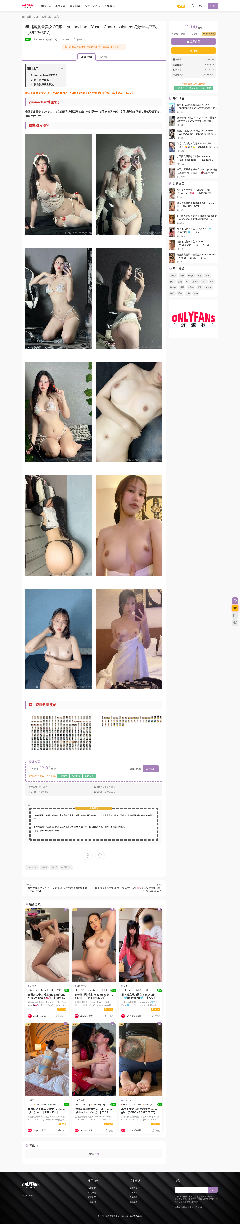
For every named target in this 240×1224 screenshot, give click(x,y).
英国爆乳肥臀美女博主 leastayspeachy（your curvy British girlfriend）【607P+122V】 (197, 218)
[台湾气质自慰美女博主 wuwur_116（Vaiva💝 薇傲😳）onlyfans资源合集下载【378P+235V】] (172, 147)
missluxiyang (99, 1104)
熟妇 (196, 293)
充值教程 (92, 1197)
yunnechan (32, 867)
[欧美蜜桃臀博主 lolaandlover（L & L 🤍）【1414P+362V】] (94, 945)
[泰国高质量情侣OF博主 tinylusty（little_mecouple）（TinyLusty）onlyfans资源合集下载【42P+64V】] (172, 160)
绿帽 (172, 293)
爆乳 (204, 281)
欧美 (182, 275)
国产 (172, 281)
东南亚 (80, 39)
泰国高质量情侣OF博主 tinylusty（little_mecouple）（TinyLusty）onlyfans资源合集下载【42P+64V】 (195, 159)
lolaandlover (92, 990)
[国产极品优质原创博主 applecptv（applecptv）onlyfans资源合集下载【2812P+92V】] (172, 108)
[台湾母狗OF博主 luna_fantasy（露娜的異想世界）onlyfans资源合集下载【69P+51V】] (172, 121)
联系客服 (179, 1206)
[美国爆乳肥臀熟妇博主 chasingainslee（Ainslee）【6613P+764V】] (172, 258)
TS (187, 281)
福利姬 (173, 287)
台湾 (180, 281)
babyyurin (127, 990)
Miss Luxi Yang (83, 1104)
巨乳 (200, 287)
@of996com (136, 1216)
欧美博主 (81, 986)
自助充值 (45, 6)
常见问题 (75, 6)
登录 (96, 1153)
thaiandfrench (47, 990)
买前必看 (60, 6)
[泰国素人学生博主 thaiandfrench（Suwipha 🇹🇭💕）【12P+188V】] (47, 945)
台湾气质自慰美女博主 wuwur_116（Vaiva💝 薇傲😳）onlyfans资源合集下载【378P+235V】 (196, 146)
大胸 (188, 293)
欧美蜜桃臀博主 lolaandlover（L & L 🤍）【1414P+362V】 (94, 996)
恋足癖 (191, 287)
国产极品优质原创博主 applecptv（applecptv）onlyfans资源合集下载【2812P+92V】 (196, 107)
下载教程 (63, 775)
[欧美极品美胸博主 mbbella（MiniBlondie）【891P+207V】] (172, 245)
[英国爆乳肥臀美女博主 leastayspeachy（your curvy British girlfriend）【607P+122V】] (172, 219)
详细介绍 (86, 56)
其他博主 (133, 1202)
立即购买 (150, 768)
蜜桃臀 (195, 281)
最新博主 (133, 1187)
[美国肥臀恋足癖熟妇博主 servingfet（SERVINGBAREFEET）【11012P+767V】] (140, 1059)
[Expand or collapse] (62, 68)
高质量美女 (66, 867)
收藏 (195, 50)
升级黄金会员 (209, 33)
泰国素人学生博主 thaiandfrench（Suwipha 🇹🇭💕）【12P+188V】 (47, 996)
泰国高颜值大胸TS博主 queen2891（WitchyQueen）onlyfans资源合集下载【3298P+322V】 (196, 133)
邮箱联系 (109, 6)
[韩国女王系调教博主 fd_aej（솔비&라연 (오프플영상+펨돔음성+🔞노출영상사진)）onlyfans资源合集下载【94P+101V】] (172, 173)
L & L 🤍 (80, 990)
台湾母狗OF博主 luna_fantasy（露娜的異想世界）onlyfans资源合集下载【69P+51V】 (197, 120)
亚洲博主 (133, 1192)
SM (211, 281)
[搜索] (192, 5)
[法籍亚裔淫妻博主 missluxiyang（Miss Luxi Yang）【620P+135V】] (94, 1059)
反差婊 (208, 287)
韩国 (32, 1100)
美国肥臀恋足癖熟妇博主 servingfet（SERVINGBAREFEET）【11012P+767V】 (140, 1110)
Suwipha (33, 990)
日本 (126, 986)
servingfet (149, 1104)
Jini (31, 1104)
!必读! (103, 56)
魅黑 (182, 287)
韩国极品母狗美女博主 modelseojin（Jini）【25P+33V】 (47, 1110)
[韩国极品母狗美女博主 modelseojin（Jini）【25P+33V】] (47, 1059)
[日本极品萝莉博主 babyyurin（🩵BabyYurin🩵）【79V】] (140, 945)
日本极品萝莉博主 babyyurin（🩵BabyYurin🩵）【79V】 (140, 996)
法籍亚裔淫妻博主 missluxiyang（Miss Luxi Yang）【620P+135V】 (94, 1110)
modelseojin (41, 1104)
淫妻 (180, 293)
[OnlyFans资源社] (27, 5)
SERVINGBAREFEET (132, 1104)
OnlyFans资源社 (44, 39)
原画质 (54, 867)
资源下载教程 (92, 6)
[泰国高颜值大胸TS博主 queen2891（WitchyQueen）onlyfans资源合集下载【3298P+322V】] (172, 134)
